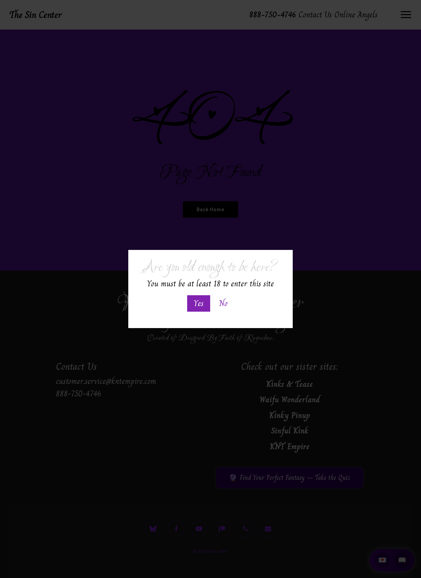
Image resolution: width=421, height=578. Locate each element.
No (223, 303)
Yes (199, 303)
